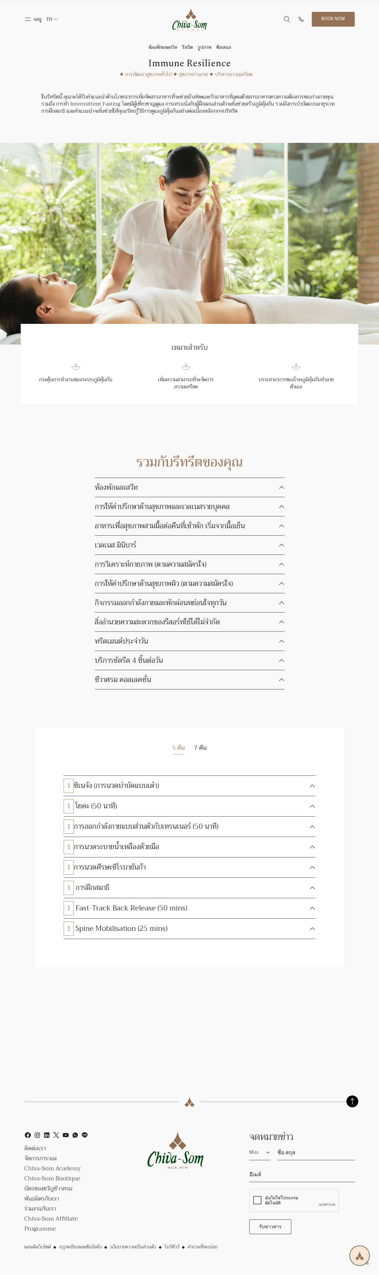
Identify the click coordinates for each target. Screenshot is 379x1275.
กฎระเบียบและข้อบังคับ (80, 1247)
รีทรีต (187, 47)
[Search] (286, 19)
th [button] (49, 19)
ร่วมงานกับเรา (40, 1208)
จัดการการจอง (40, 1158)
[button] (32, 19)
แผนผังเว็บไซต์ (37, 1247)
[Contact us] (301, 19)
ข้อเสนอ (223, 47)
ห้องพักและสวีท (162, 47)
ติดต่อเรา (35, 1148)
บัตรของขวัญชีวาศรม (48, 1188)
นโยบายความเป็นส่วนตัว (133, 1247)
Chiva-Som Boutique (52, 1178)
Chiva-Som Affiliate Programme (51, 1223)
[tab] (179, 747)
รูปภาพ (204, 47)
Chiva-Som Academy (52, 1168)
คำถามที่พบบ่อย (202, 1247)
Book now (333, 19)
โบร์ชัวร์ (172, 1247)
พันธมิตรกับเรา (41, 1198)
